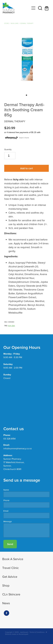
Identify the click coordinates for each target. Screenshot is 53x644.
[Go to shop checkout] (47, 8)
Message (7, 521)
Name (6, 490)
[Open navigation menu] (33, 8)
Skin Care (14, 23)
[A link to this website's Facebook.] (6, 613)
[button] (40, 8)
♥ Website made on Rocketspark (26, 633)
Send (10, 544)
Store (6, 23)
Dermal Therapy (26, 23)
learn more (24, 137)
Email (5, 511)
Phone (6, 500)
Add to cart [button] (26, 168)
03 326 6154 (9, 438)
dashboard (24, 632)
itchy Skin (11, 325)
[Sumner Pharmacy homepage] (16, 8)
